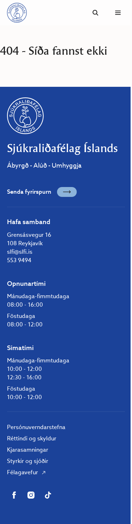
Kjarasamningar (27, 449)
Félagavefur (22, 472)
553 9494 (19, 260)
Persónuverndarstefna (36, 427)
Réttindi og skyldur (31, 438)
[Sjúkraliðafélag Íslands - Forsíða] (17, 13)
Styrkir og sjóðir (27, 461)
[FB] (14, 495)
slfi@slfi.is (19, 251)
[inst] (31, 495)
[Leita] (95, 13)
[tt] (48, 495)
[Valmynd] (118, 13)
